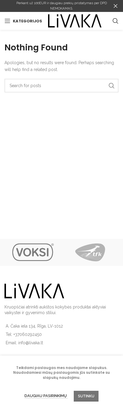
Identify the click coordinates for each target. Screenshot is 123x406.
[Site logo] (75, 20)
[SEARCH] (112, 85)
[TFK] (90, 252)
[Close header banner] (115, 6)
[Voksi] (32, 252)
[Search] (116, 21)
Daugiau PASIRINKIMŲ (46, 395)
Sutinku (86, 396)
